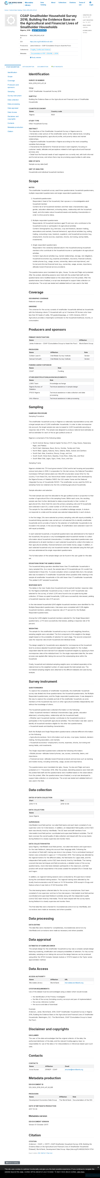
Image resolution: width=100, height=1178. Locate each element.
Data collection (13, 100)
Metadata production (15, 127)
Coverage (11, 81)
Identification (12, 72)
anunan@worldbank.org (74, 1069)
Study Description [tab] (12, 67)
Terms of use (82, 3)
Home (6, 10)
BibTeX (43, 1153)
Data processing (14, 104)
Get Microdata (40, 30)
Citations (72, 2)
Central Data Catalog (15, 10)
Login (91, 5)
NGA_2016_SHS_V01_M (30, 10)
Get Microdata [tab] (58, 66)
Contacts (11, 123)
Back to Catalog (13, 1163)
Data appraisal (13, 108)
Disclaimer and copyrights (13, 117)
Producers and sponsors (13, 86)
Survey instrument (14, 96)
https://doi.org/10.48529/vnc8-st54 (41, 41)
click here (80, 1172)
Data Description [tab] (28, 66)
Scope (10, 76)
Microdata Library (29, 4)
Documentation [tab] (42, 66)
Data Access (12, 112)
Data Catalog (43, 3)
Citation (10, 131)
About (53, 2)
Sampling (11, 91)
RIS (39, 1153)
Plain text (49, 1153)
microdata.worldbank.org (74, 983)
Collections (62, 2)
